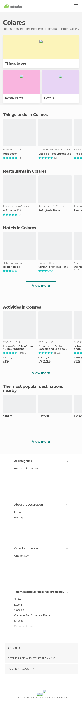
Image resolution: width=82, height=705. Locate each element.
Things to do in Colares (25, 114)
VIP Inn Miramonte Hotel (53, 267)
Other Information (26, 548)
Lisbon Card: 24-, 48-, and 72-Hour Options (19, 347)
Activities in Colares (22, 307)
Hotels (49, 98)
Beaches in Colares (26, 468)
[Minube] (13, 6)
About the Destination (28, 504)
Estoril (43, 416)
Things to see (15, 63)
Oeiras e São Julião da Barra (32, 615)
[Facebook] (35, 683)
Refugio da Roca (49, 210)
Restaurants (14, 98)
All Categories (23, 461)
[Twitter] (40, 683)
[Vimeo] (45, 683)
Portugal (19, 517)
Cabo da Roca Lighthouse (54, 153)
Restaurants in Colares (24, 171)
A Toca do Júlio (13, 210)
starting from (11, 357)
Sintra (8, 416)
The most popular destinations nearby (33, 388)
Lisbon (18, 512)
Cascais (19, 609)
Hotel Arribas (11, 267)
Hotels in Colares (19, 227)
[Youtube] (50, 683)
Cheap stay (21, 555)
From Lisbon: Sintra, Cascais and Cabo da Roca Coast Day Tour (51, 347)
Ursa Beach (10, 153)
